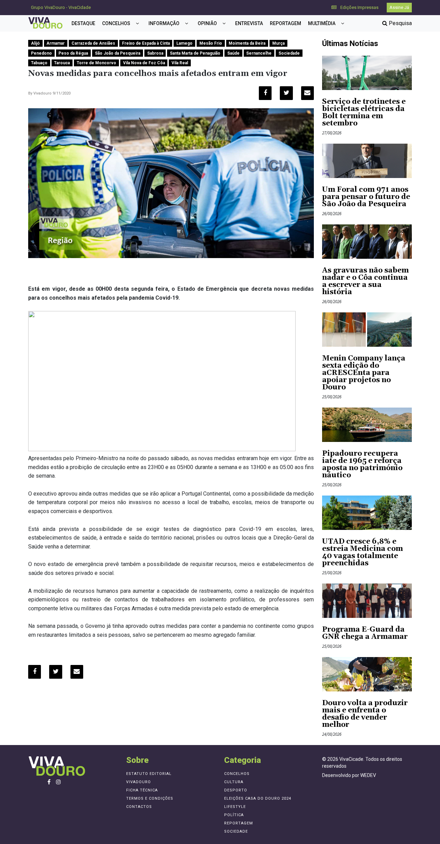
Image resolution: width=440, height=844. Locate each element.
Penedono (41, 53)
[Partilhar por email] (307, 93)
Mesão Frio (210, 43)
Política (234, 815)
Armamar (55, 43)
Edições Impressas (358, 7)
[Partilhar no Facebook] (265, 93)
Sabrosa (155, 53)
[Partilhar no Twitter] (286, 93)
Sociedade (289, 53)
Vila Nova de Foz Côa (144, 62)
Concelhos (116, 23)
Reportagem (285, 23)
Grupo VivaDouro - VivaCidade (61, 7)
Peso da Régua (73, 53)
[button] (137, 23)
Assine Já (399, 7)
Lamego (184, 43)
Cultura (233, 782)
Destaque (83, 23)
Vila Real (180, 62)
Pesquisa (399, 23)
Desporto (235, 790)
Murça (278, 43)
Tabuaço (39, 62)
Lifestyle (235, 806)
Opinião (207, 23)
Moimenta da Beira (247, 43)
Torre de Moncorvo (96, 62)
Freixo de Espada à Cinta (146, 43)
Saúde (233, 53)
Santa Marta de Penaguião (195, 53)
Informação (163, 23)
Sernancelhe (259, 53)
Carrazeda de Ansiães (93, 43)
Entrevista (249, 23)
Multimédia (322, 23)
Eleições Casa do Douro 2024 (257, 798)
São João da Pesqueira (117, 53)
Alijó (35, 43)
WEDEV (368, 775)
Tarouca (62, 62)
